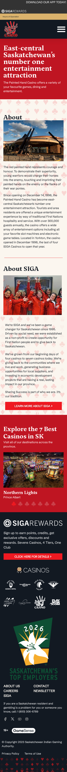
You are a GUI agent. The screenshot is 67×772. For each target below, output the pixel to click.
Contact (41, 686)
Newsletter (44, 691)
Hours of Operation (11, 17)
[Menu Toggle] (61, 29)
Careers (11, 691)
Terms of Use (32, 753)
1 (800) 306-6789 (27, 711)
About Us (12, 686)
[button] (5, 471)
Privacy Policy (10, 753)
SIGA (7, 696)
